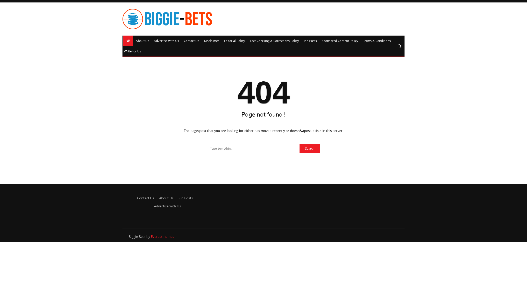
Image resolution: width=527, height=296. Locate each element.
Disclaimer (211, 41)
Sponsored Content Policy (340, 41)
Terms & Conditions (377, 41)
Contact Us (191, 41)
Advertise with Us (166, 41)
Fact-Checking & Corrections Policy (274, 41)
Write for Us (132, 51)
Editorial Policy (234, 41)
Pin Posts (310, 41)
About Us (142, 41)
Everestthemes (162, 236)
